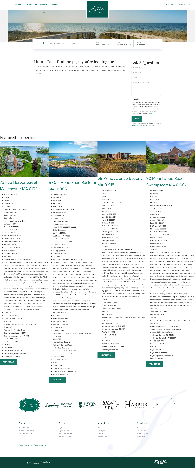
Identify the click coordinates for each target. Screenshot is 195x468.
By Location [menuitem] (63, 428)
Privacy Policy (151, 113)
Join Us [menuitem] (100, 434)
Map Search (141, 45)
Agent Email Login (25, 445)
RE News (55, 5)
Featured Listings (100, 45)
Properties (18, 5)
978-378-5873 (169, 4)
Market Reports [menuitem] (142, 434)
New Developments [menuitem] (66, 434)
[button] (43, 43)
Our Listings (32, 5)
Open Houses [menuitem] (64, 431)
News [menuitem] (139, 428)
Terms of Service (146, 125)
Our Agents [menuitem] (102, 431)
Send (137, 119)
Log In (180, 5)
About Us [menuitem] (101, 428)
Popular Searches (121, 45)
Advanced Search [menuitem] (65, 437)
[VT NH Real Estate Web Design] (161, 463)
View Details (8, 362)
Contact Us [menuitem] (141, 437)
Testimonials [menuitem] (102, 437)
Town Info (44, 5)
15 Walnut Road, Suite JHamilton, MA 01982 (27, 432)
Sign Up (187, 5)
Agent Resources (40, 445)
